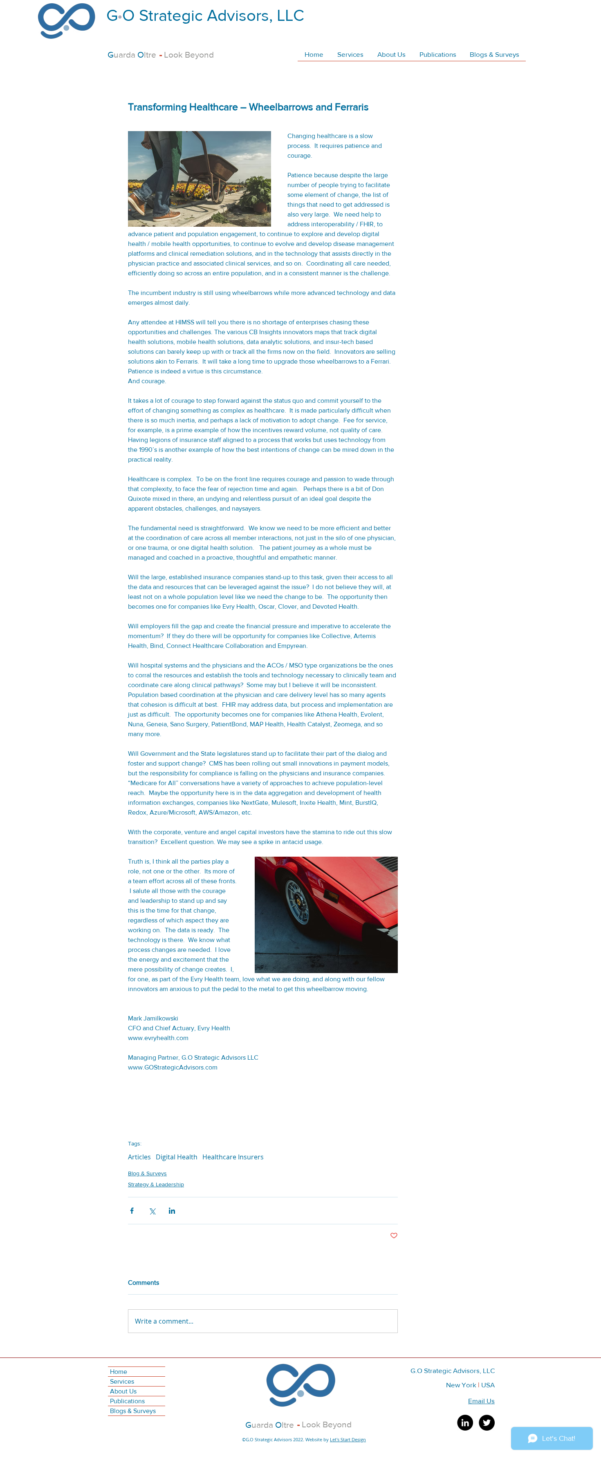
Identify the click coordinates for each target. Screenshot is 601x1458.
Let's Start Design (348, 1439)
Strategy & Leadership (156, 1184)
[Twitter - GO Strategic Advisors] (487, 1423)
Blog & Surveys (147, 1173)
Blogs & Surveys (133, 1410)
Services (122, 1381)
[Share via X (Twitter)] (152, 1211)
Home (118, 1371)
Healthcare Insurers (233, 1157)
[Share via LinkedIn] (172, 1211)
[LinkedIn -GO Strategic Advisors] (465, 1423)
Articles (139, 1157)
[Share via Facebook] (132, 1211)
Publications (127, 1401)
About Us (123, 1391)
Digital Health (176, 1157)
